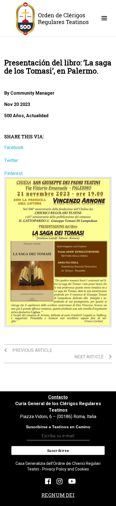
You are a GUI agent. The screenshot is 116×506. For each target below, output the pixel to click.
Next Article (89, 356)
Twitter (11, 160)
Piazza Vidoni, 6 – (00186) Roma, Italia (58, 416)
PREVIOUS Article (31, 350)
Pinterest (13, 173)
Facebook (14, 147)
